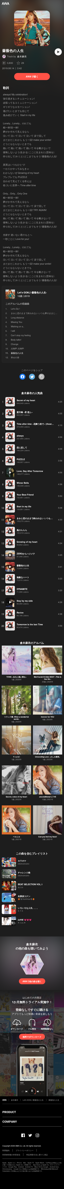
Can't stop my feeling (21, 335)
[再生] (58, 51)
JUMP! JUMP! (17, 348)
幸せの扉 (15, 357)
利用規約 (6, 1150)
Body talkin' (16, 339)
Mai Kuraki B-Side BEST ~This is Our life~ (47, 678)
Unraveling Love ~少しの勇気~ (47, 756)
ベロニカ (16, 836)
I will (13, 330)
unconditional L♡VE (47, 796)
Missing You (16, 322)
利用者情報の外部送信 (11, 1154)
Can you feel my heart (47, 836)
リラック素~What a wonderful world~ (16, 717)
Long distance (17, 317)
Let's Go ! (15, 308)
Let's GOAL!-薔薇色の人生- (32, 292)
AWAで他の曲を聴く (32, 981)
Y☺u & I (16, 756)
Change (14, 344)
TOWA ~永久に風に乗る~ (16, 677)
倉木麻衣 (22, 56)
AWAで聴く (32, 76)
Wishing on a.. (17, 326)
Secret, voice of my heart (16, 796)
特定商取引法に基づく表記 (37, 1154)
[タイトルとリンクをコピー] (42, 377)
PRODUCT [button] (9, 1112)
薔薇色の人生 (54, 1100)
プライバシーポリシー (24, 1150)
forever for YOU (47, 716)
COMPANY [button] (9, 1121)
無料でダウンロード (32, 1036)
